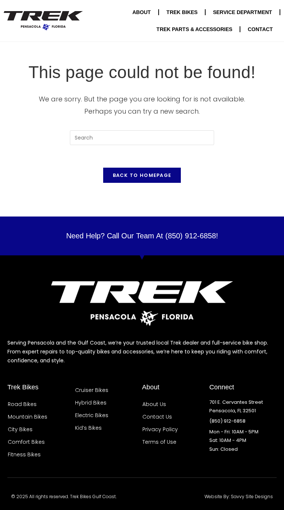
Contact (260, 29)
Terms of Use (159, 442)
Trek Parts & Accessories (194, 29)
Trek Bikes (181, 12)
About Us (154, 404)
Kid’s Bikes (88, 428)
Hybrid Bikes (90, 402)
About (141, 12)
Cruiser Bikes (91, 390)
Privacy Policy (160, 429)
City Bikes (20, 429)
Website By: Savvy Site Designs (238, 496)
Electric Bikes (91, 415)
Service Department (242, 12)
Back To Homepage (142, 175)
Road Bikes (22, 404)
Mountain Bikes (27, 416)
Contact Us (157, 416)
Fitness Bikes (24, 454)
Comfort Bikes (26, 442)
